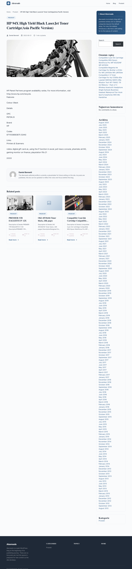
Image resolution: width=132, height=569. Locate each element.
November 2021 (105, 234)
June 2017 (103, 365)
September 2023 (105, 179)
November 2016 (105, 382)
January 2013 (104, 496)
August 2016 (103, 390)
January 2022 (104, 229)
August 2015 (103, 419)
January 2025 (104, 140)
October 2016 (104, 385)
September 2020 (105, 268)
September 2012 (105, 506)
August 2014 (103, 449)
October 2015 (104, 414)
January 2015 (104, 437)
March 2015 (103, 432)
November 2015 (105, 412)
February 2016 (104, 404)
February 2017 (104, 375)
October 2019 (104, 296)
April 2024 (103, 162)
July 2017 (102, 362)
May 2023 (103, 189)
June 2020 (103, 276)
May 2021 (102, 249)
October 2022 (104, 207)
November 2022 (105, 204)
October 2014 (104, 444)
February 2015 (104, 434)
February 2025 (104, 137)
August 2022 (104, 212)
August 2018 (103, 330)
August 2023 (104, 182)
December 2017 (105, 350)
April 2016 (103, 399)
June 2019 (103, 305)
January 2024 (104, 169)
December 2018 (105, 320)
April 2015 (103, 429)
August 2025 (104, 122)
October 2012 (104, 503)
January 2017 (104, 377)
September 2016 (105, 387)
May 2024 (103, 160)
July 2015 (102, 422)
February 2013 (104, 493)
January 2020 (104, 288)
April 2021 (103, 251)
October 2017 (104, 355)
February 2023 (104, 197)
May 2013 (102, 486)
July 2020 (103, 273)
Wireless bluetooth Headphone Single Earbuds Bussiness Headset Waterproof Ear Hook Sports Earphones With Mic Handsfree (111, 92)
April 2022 (103, 221)
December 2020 (105, 261)
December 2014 (105, 439)
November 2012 (105, 501)
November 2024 (105, 145)
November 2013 (105, 471)
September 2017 (105, 357)
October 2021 (104, 236)
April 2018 (103, 340)
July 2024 (103, 155)
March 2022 (103, 224)
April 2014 (103, 459)
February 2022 (104, 226)
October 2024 (104, 147)
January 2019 (104, 318)
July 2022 (103, 214)
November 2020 (105, 263)
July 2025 (103, 125)
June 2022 (103, 216)
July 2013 (102, 481)
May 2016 (102, 397)
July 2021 (102, 244)
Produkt (121, 3)
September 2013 (105, 476)
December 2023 (105, 172)
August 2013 (103, 479)
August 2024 (104, 152)
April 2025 (103, 132)
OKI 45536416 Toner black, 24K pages (47, 219)
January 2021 (104, 259)
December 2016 (105, 380)
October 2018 (104, 325)
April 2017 (103, 370)
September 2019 (105, 298)
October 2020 (104, 266)
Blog (114, 3)
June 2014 (103, 454)
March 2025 (103, 135)
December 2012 (105, 498)
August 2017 (103, 360)
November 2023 (105, 174)
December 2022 (105, 202)
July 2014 (102, 451)
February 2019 (104, 315)
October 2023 (104, 177)
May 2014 (102, 456)
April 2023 (103, 192)
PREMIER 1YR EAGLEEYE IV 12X (17, 219)
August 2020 (104, 271)
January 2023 (104, 199)
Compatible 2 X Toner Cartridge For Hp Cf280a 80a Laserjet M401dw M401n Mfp (110, 77)
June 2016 (103, 395)
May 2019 (102, 308)
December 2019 (105, 291)
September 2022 (105, 209)
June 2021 (103, 246)
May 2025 (103, 130)
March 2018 (103, 343)
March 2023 (103, 194)
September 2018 (105, 328)
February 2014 (104, 464)
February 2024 (104, 167)
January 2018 (104, 348)
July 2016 (102, 392)
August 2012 (103, 508)
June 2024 (103, 157)
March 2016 (103, 402)
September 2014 (105, 446)
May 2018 (102, 338)
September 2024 (105, 150)
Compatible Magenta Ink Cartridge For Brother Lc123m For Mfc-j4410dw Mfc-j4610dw (111, 70)
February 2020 (104, 286)
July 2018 (102, 333)
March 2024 (103, 165)
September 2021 (105, 239)
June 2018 (103, 335)
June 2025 (103, 127)
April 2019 (103, 310)
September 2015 (105, 417)
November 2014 (105, 442)
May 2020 (103, 278)
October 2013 (104, 474)
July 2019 (102, 303)
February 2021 (104, 256)
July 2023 (103, 184)
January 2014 (104, 466)
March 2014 (103, 461)
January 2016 (104, 407)
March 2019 (103, 313)
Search (101, 40)
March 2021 (103, 254)
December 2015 (105, 409)
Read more (12, 240)
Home (108, 3)
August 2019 (103, 301)
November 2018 (105, 323)
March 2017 (103, 372)
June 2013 (103, 484)
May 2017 (102, 367)
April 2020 (103, 281)
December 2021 (105, 231)
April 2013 (103, 488)
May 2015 (102, 427)
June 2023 (103, 187)
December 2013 (105, 469)
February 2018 (104, 345)
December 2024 (105, 142)
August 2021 (103, 241)
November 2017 (105, 352)
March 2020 (103, 283)
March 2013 (103, 491)
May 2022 (103, 219)
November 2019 (105, 293)
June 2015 (103, 424)
